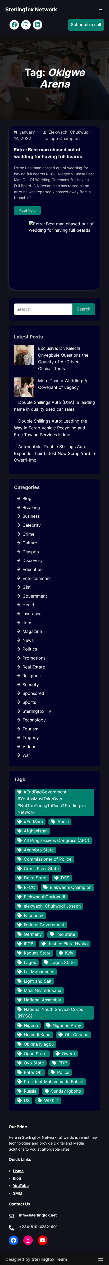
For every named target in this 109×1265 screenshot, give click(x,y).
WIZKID (51, 1100)
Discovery (32, 560)
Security (30, 684)
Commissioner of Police (47, 859)
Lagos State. (63, 962)
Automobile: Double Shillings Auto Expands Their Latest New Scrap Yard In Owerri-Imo (54, 453)
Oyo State (34, 1062)
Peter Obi (33, 1072)
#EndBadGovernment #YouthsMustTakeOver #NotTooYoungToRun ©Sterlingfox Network (52, 802)
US (27, 1100)
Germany (33, 934)
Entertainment (36, 578)
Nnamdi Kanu (37, 1034)
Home (18, 1171)
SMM (17, 1193)
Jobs (27, 622)
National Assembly (42, 999)
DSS (65, 877)
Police (63, 1072)
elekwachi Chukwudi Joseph (52, 906)
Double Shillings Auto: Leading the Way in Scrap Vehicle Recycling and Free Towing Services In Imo (50, 427)
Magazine (32, 631)
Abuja (63, 821)
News (28, 640)
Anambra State (39, 849)
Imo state (65, 934)
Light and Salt (38, 981)
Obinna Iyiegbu (39, 1044)
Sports (29, 702)
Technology (34, 720)
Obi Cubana (76, 1034)
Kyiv (69, 953)
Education (32, 569)
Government (34, 596)
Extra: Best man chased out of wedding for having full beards (48, 153)
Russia (30, 1091)
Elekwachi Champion (71, 887)
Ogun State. (35, 1053)
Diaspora (31, 551)
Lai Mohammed (39, 971)
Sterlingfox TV (36, 711)
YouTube (21, 1185)
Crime (28, 534)
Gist (26, 587)
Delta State (35, 877)
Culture (29, 542)
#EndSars (33, 821)
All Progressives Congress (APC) (56, 840)
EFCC (29, 887)
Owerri (68, 1053)
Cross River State (41, 868)
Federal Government (44, 924)
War (26, 755)
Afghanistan (36, 830)
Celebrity (31, 525)
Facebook (34, 915)
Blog (26, 498)
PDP (62, 1062)
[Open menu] (100, 9)
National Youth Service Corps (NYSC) (50, 1013)
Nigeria (31, 1025)
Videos (29, 746)
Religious (31, 675)
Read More (27, 210)
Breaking (31, 507)
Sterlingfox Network (31, 9)
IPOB (28, 943)
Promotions (34, 658)
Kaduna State (37, 953)
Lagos (30, 962)
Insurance (32, 613)
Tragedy (30, 737)
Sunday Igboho (66, 1091)
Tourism (30, 728)
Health (28, 604)
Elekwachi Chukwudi (44, 896)
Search (84, 309)
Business (31, 516)
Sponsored (33, 693)
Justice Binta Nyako (68, 943)
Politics (29, 649)
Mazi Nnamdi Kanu (42, 990)
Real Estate (33, 667)
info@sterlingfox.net (38, 1215)
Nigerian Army (67, 1025)
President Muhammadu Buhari (53, 1081)
